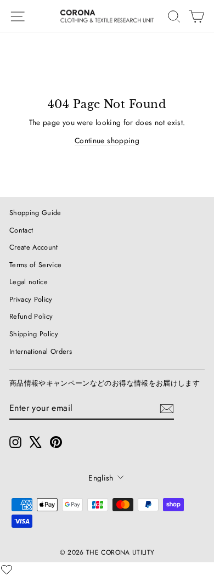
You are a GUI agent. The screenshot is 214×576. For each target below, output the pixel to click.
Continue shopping (107, 140)
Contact (21, 230)
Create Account (33, 247)
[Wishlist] (6, 569)
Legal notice (28, 281)
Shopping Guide (35, 212)
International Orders (40, 351)
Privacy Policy (31, 299)
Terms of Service (35, 264)
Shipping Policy (33, 334)
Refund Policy (31, 316)
